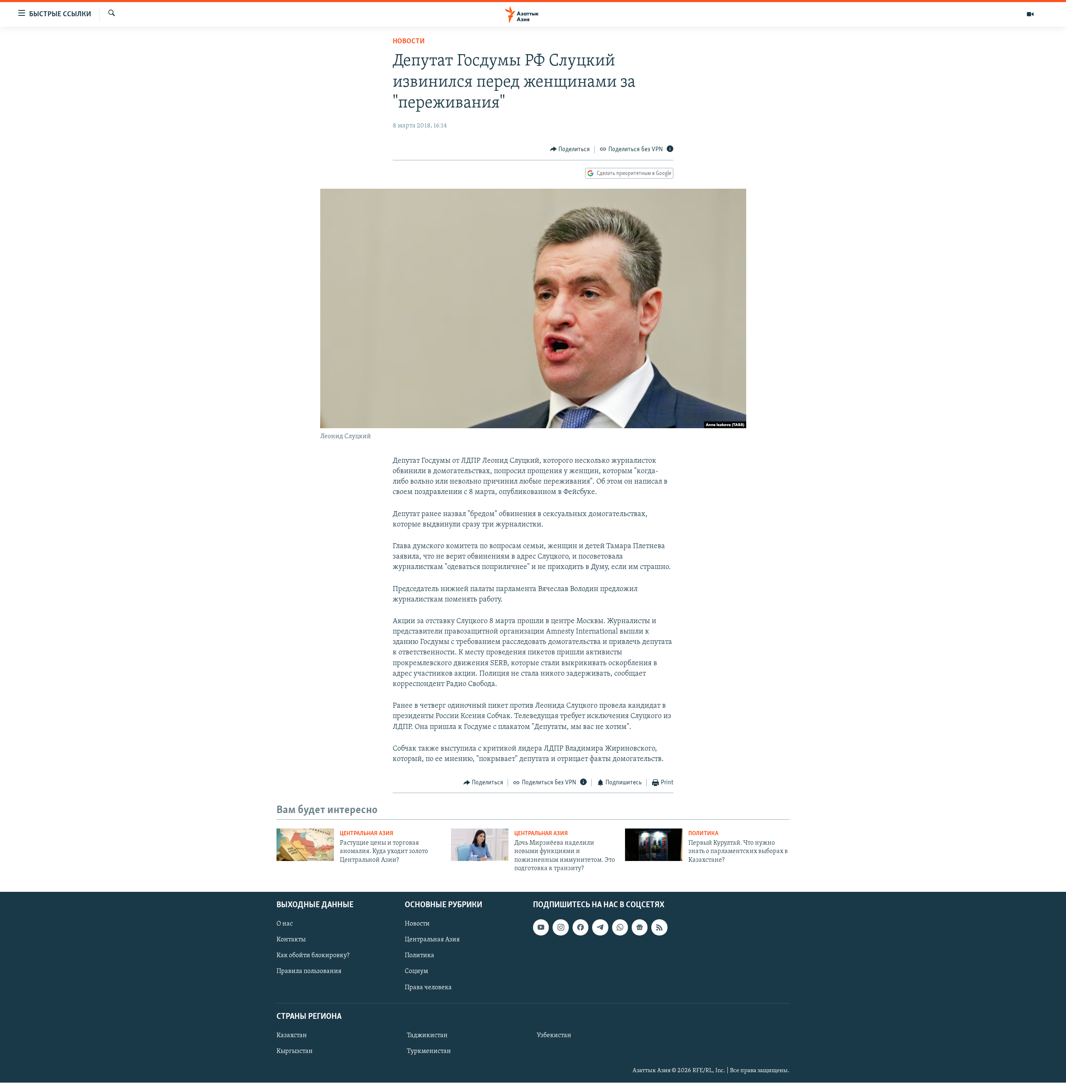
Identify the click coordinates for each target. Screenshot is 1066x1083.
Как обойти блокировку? (312, 956)
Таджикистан (427, 1035)
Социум (416, 971)
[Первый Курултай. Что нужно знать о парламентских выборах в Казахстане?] (653, 844)
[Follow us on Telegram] (600, 928)
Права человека (428, 987)
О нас (284, 924)
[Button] (570, 149)
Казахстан (291, 1035)
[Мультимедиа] (1030, 14)
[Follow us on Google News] (640, 928)
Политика (703, 834)
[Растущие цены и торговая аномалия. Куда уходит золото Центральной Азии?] (305, 844)
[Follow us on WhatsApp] (620, 928)
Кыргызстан (294, 1051)
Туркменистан (429, 1051)
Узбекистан (554, 1035)
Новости (409, 41)
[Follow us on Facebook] (580, 928)
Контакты (291, 940)
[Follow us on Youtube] (541, 928)
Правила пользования (308, 971)
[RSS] (659, 928)
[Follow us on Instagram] (560, 928)
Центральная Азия (367, 834)
